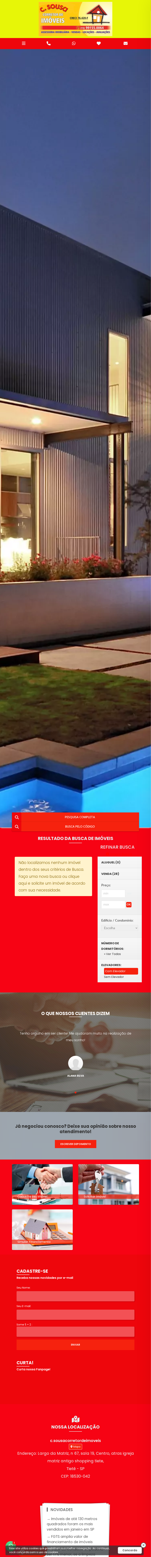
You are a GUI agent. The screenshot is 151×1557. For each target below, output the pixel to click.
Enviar (75, 1345)
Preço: (106, 885)
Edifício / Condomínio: (117, 920)
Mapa (76, 1446)
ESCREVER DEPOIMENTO (75, 1144)
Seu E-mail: (24, 1306)
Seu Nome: (23, 1288)
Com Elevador (115, 971)
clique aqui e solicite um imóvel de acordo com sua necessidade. (52, 883)
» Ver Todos (112, 954)
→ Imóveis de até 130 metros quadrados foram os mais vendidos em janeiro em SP (72, 1524)
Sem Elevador (114, 977)
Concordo (129, 1550)
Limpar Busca (120, 854)
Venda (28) (110, 874)
